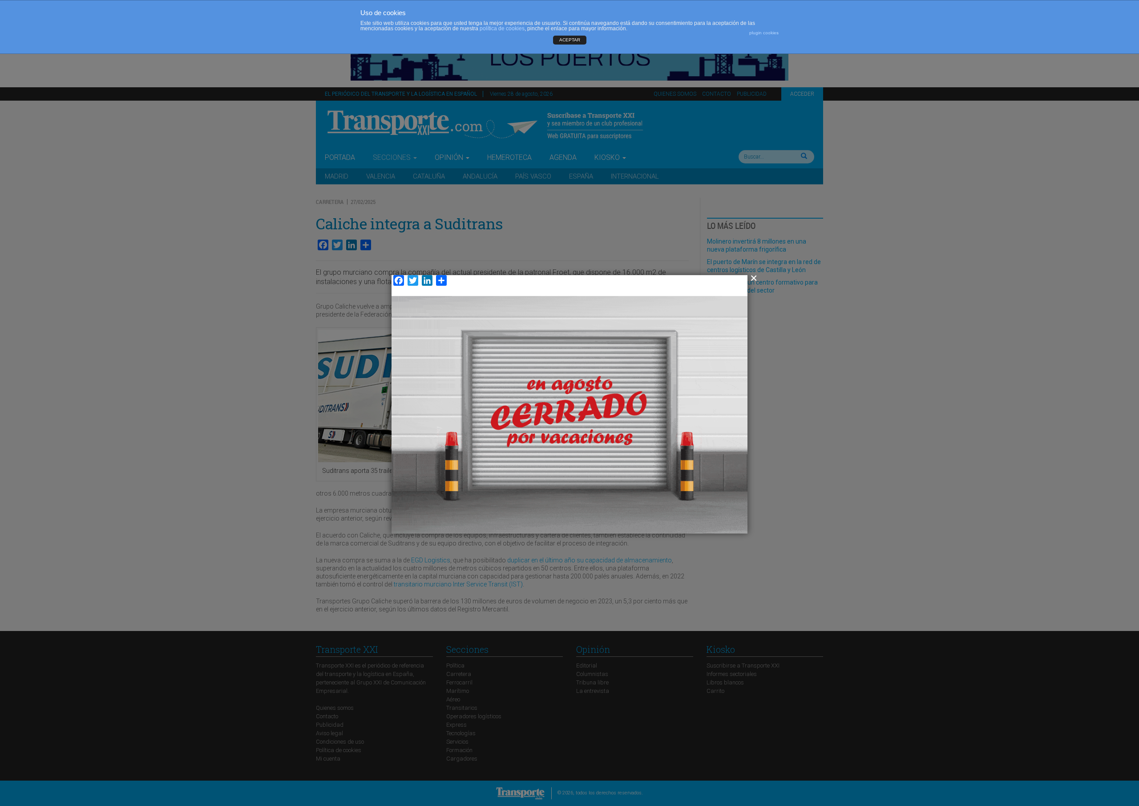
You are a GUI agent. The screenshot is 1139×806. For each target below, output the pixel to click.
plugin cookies (764, 32)
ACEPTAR (569, 39)
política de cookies (502, 28)
